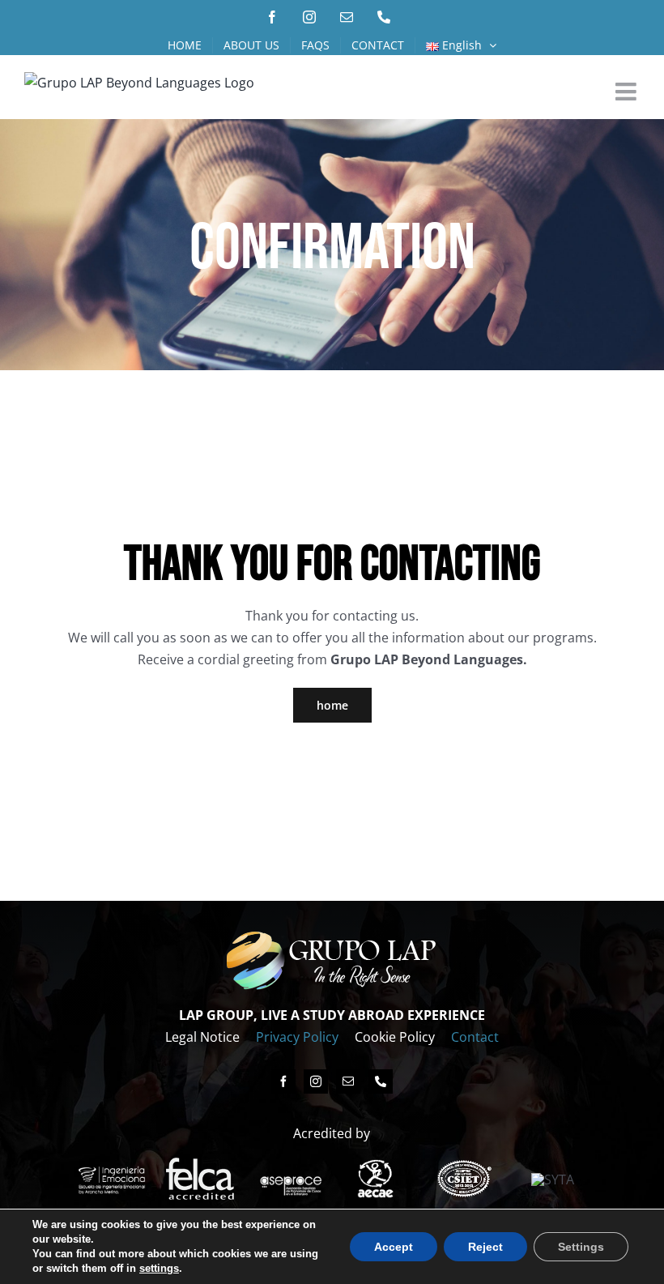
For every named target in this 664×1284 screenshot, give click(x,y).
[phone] (380, 1081)
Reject (485, 1246)
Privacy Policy (297, 1037)
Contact (475, 1037)
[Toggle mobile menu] (627, 91)
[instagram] (316, 1081)
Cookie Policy (395, 1037)
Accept (393, 1246)
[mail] (348, 1081)
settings (159, 1268)
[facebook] (283, 1081)
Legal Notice (202, 1037)
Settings (581, 1246)
